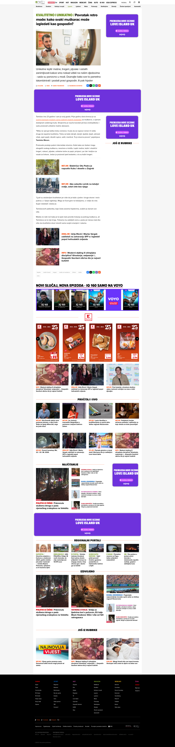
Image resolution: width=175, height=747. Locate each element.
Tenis (55, 698)
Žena (90, 2)
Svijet (36, 687)
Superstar (75, 701)
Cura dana (117, 687)
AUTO (96, 2)
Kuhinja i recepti (59, 6)
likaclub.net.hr (57, 737)
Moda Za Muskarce (64, 272)
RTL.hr (37, 734)
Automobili (137, 6)
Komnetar (117, 693)
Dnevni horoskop (119, 690)
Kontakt (87, 726)
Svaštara (117, 701)
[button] (38, 291)
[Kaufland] (87, 317)
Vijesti (36, 684)
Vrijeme (37, 704)
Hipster (39, 272)
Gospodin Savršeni (77, 704)
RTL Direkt (37, 696)
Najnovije (137, 688)
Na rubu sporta (57, 693)
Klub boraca (56, 690)
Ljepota (70, 6)
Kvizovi (116, 704)
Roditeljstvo (104, 6)
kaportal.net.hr (76, 734)
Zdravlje (114, 6)
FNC (55, 704)
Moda (86, 6)
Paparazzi (75, 693)
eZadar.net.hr (123, 734)
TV (73, 696)
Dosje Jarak (38, 701)
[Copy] (99, 85)
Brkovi (74, 272)
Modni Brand (46, 272)
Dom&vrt (48, 6)
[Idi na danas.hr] (52, 2)
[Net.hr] (136, 726)
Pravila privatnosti (78, 726)
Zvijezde (75, 684)
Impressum (38, 726)
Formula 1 (56, 707)
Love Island (75, 698)
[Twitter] (90, 85)
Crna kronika (38, 690)
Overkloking (118, 696)
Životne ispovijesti (125, 6)
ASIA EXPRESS (111, 2)
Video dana (117, 707)
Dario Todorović (58, 86)
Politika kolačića (67, 726)
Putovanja (94, 6)
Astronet (117, 684)
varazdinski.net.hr (87, 734)
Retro (38, 276)
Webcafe (82, 2)
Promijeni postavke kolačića (99, 726)
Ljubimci (78, 6)
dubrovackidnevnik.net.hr (110, 734)
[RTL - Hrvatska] (128, 726)
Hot (67, 2)
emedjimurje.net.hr (58, 734)
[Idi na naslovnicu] (41, 4)
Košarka (55, 696)
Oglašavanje (46, 726)
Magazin (74, 2)
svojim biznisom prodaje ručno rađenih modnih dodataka (59, 119)
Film (74, 687)
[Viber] (96, 85)
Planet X (117, 698)
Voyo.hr (49, 734)
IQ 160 (102, 2)
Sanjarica (137, 690)
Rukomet (56, 687)
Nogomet (56, 684)
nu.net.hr (130, 734)
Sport (61, 2)
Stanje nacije (38, 698)
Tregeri (55, 272)
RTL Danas (37, 693)
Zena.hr (43, 734)
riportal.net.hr (97, 734)
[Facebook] (87, 85)
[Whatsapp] (93, 85)
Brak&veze (39, 6)
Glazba (74, 690)
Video (137, 685)
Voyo (74, 710)
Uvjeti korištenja (56, 726)
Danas (37, 681)
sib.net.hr (67, 734)
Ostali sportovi (57, 701)
